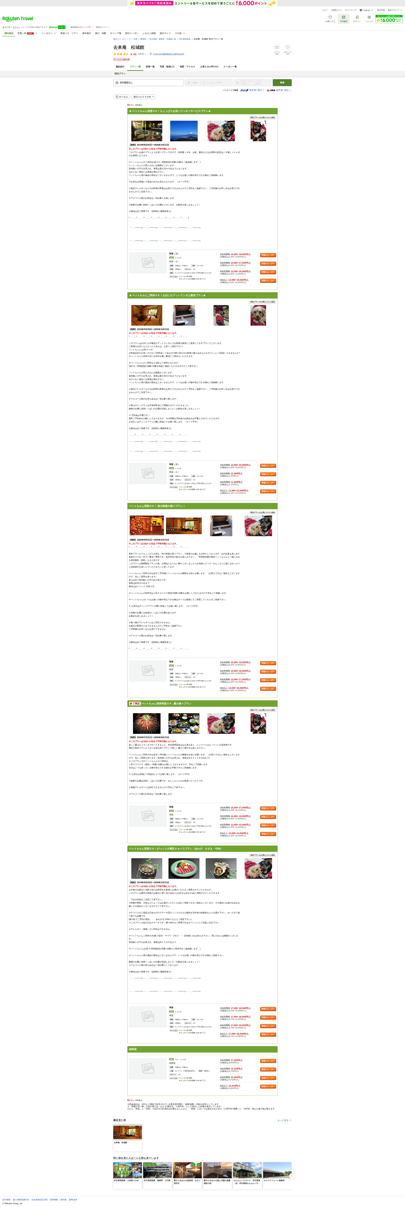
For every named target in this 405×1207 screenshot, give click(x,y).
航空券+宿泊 (255, 90)
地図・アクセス (187, 66)
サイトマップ (350, 10)
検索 (282, 82)
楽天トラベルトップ (121, 39)
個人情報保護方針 (21, 1199)
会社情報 (6, 1199)
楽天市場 (381, 10)
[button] (140, 1126)
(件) (141, 54)
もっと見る (283, 1120)
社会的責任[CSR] (39, 1199)
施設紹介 (120, 66)
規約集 (63, 1199)
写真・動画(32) (167, 66)
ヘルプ (324, 10)
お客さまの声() (209, 66)
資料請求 (73, 1199)
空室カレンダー (268, 255)
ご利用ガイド (336, 10)
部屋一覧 (150, 66)
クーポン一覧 (230, 66)
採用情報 (54, 1199)
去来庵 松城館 (128, 47)
